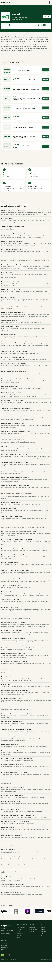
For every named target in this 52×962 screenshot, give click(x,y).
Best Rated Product (33, 929)
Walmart (19, 929)
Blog (42, 935)
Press (42, 933)
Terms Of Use (4, 943)
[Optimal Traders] (25, 911)
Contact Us (43, 929)
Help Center (43, 931)
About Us (43, 927)
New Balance (20, 933)
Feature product (32, 931)
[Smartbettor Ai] (37, 911)
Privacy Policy (4, 945)
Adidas (18, 937)
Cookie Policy (4, 949)
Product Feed (32, 927)
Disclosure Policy (5, 947)
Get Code (45, 69)
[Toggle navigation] (49, 2)
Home (2, 9)
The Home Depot (21, 927)
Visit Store (47, 16)
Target (18, 931)
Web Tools (7, 9)
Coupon (6, 2)
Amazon (19, 935)
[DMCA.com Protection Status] (5, 955)
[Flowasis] (13, 911)
